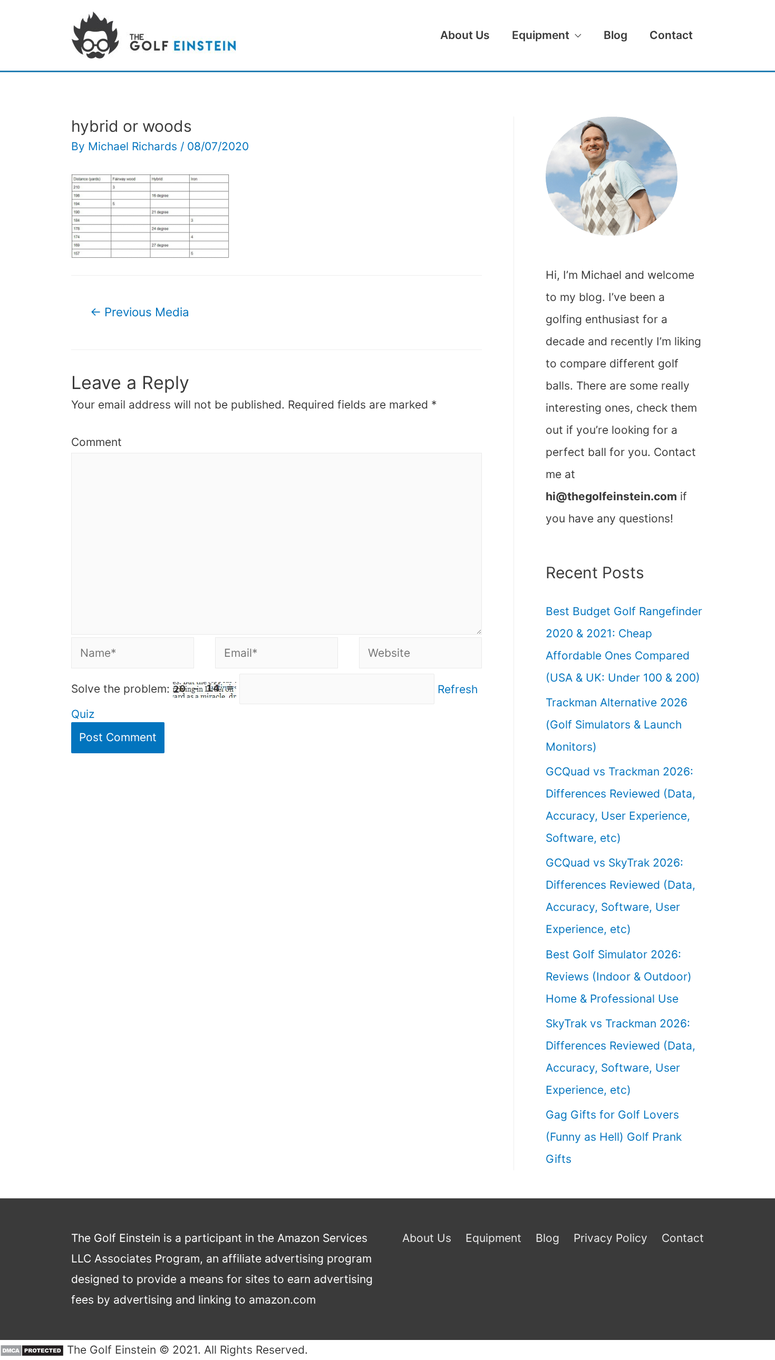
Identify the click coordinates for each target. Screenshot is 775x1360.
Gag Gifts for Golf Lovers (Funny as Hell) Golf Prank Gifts (614, 1136)
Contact (671, 35)
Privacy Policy (610, 1238)
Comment (96, 442)
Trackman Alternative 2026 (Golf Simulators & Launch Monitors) (616, 724)
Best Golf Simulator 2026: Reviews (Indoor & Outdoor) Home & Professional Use (619, 976)
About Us (465, 35)
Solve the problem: (122, 688)
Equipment (540, 35)
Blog (615, 35)
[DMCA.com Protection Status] (32, 1349)
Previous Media (139, 312)
